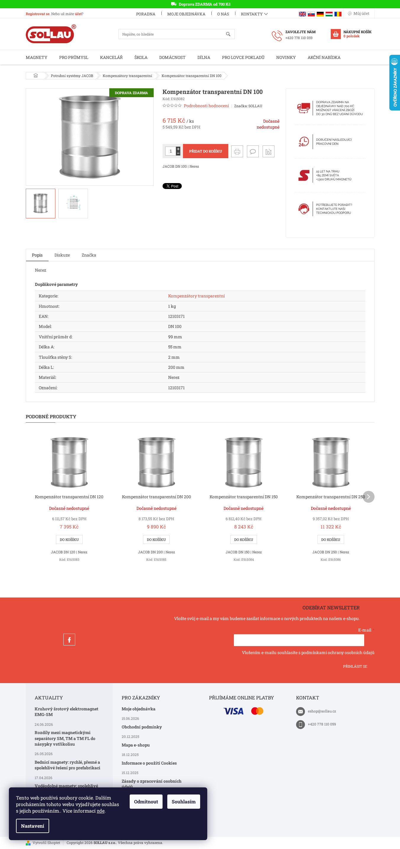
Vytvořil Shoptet (46, 842)
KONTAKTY (252, 14)
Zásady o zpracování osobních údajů (151, 783)
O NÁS (223, 14)
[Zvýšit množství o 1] (178, 149)
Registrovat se (37, 13)
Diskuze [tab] (62, 255)
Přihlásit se (355, 666)
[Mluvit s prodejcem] (253, 151)
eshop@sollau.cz (322, 711)
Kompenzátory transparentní (196, 296)
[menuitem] (36, 57)
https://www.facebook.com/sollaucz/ (69, 639)
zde (101, 811)
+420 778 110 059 (322, 724)
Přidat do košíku (205, 151)
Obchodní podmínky (142, 727)
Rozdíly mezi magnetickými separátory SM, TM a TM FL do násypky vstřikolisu (65, 738)
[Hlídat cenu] (268, 151)
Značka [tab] (89, 255)
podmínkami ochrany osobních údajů (338, 652)
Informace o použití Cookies (149, 763)
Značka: (248, 105)
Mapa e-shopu (136, 745)
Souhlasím (184, 801)
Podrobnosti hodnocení (206, 105)
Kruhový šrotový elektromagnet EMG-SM (66, 711)
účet (78, 13)
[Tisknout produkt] (237, 151)
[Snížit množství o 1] (178, 153)
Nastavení (32, 826)
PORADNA (145, 14)
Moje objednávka (186, 14)
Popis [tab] (37, 255)
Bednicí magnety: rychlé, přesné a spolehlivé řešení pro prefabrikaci (67, 764)
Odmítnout (146, 801)
